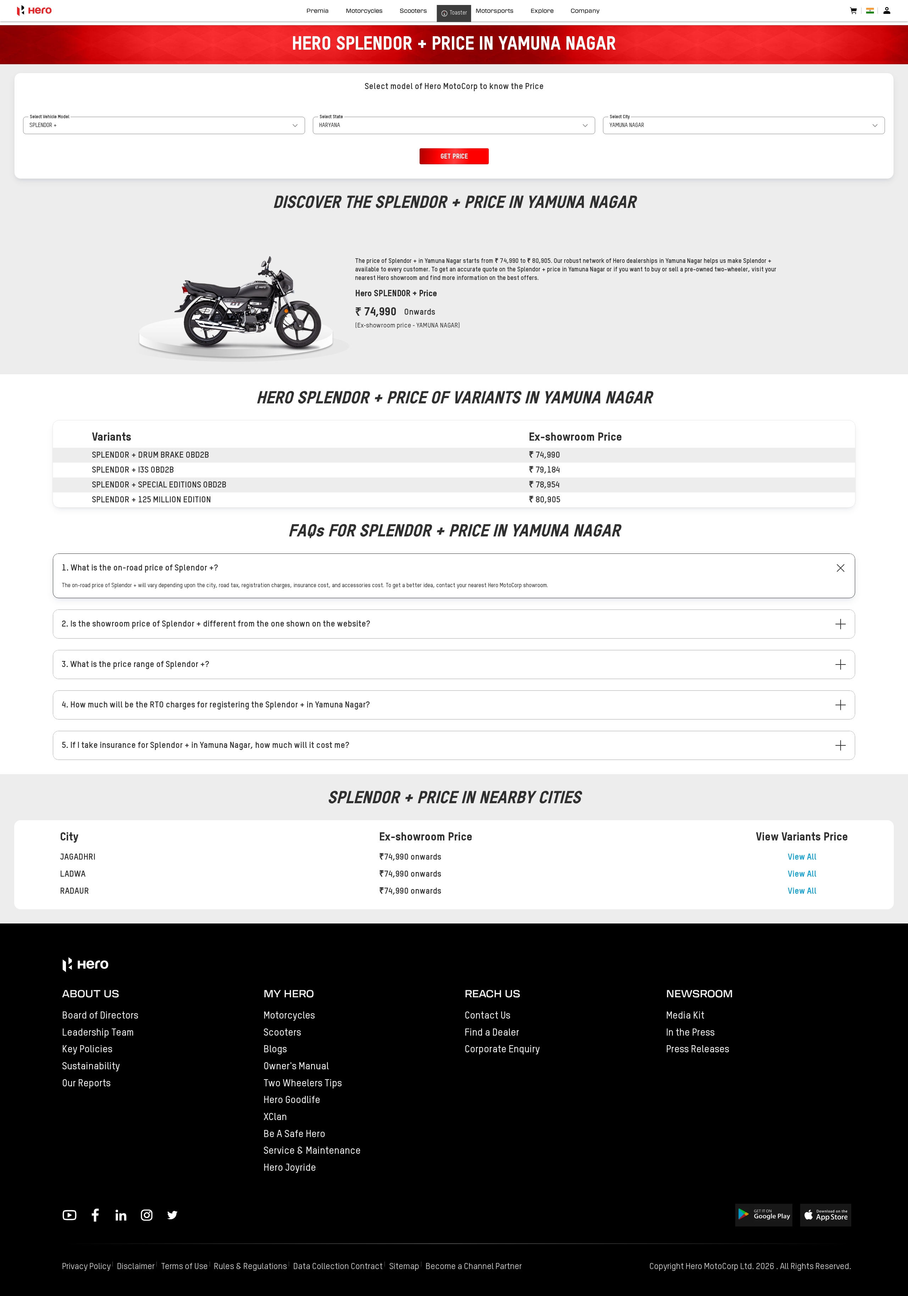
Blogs (275, 1049)
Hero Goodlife (292, 1100)
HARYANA (329, 125)
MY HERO (289, 993)
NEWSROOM (699, 993)
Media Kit (685, 1016)
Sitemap (404, 1266)
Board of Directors (100, 1016)
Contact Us (487, 1016)
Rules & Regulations (250, 1266)
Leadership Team (98, 1033)
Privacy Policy (86, 1266)
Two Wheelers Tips (303, 1083)
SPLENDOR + (43, 125)
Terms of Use (184, 1266)
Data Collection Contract (338, 1266)
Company (585, 10)
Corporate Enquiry (502, 1049)
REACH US (492, 993)
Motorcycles (289, 1016)
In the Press (690, 1033)
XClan (275, 1117)
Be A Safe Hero (294, 1134)
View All (802, 857)
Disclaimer (136, 1266)
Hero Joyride (290, 1168)
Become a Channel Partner (474, 1266)
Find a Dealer (492, 1033)
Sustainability (91, 1066)
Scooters (282, 1033)
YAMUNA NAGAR (626, 125)
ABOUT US (90, 993)
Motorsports (495, 10)
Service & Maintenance (312, 1151)
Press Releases (697, 1049)
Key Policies (87, 1049)
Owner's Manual (296, 1066)
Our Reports (86, 1083)
